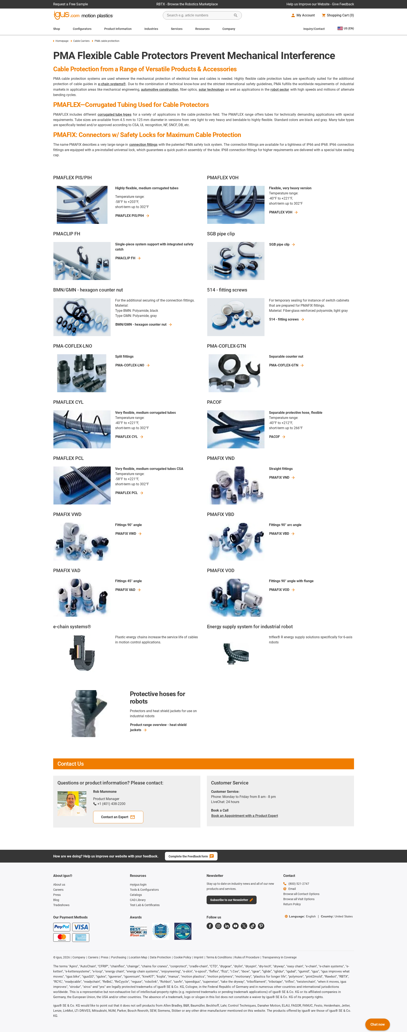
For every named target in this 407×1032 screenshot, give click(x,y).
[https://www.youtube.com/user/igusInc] (235, 926)
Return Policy (292, 904)
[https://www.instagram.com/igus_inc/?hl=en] (218, 926)
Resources (202, 29)
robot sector (279, 89)
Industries (151, 29)
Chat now (377, 1024)
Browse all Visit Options (298, 899)
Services (176, 29)
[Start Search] (235, 15)
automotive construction (159, 89)
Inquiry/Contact (314, 29)
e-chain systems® (112, 84)
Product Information (118, 29)
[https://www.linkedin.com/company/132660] (227, 926)
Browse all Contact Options (301, 894)
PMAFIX (279, 477)
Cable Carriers (81, 40)
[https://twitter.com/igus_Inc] (244, 926)
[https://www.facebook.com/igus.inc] (210, 926)
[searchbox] (198, 15)
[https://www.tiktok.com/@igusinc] (252, 926)
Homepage (62, 40)
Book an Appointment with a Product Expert (244, 816)
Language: (302, 916)
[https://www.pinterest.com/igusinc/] (261, 926)
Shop (56, 29)
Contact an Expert (114, 817)
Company (228, 29)
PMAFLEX (129, 216)
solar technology (211, 89)
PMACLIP (125, 258)
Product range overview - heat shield (158, 727)
